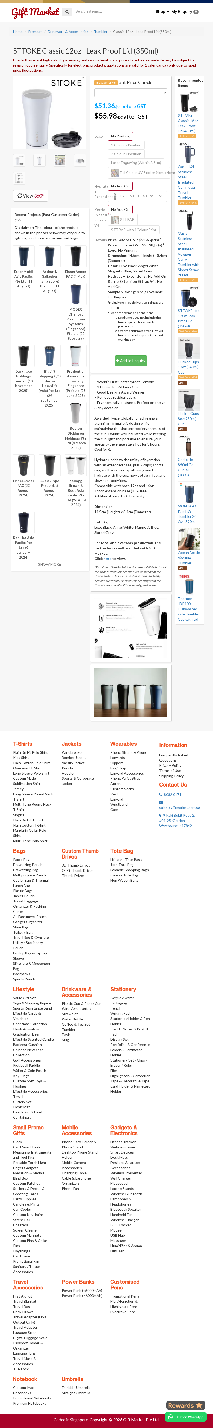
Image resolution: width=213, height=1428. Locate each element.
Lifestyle (23, 989)
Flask (66, 1034)
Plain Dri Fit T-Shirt (28, 820)
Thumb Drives (73, 875)
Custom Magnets (27, 1235)
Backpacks (21, 974)
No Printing (120, 136)
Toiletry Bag (23, 932)
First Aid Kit (22, 1296)
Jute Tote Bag (122, 864)
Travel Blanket (24, 1301)
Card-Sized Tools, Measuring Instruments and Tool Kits (32, 1152)
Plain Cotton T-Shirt (29, 825)
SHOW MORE (49, 564)
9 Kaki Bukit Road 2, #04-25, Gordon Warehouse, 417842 (177, 820)
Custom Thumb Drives (80, 854)
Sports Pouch (24, 979)
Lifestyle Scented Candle (33, 1039)
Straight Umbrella (76, 1393)
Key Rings (21, 1075)
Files (114, 1070)
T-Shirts (22, 744)
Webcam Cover (122, 1147)
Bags (19, 851)
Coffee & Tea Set (76, 1024)
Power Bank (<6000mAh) (82, 1290)
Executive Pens (123, 1311)
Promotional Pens (124, 1296)
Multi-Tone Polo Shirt (30, 841)
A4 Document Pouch (30, 916)
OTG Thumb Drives (78, 870)
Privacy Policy (170, 765)
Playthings (21, 1251)
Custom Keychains (28, 1214)
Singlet (18, 815)
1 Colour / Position (126, 145)
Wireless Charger (124, 1219)
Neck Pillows (23, 1311)
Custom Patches (26, 1183)
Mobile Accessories (77, 1131)
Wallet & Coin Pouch (29, 1070)
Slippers (116, 763)
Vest (114, 794)
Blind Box (20, 1178)
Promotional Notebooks (32, 1398)
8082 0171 (171, 794)
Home (18, 31)
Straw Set (70, 1014)
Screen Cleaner (25, 1230)
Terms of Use (170, 770)
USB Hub (117, 1235)
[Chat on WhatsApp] (186, 1417)
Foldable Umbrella (76, 1387)
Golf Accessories (27, 1060)
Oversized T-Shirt (27, 768)
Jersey (18, 789)
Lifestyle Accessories (30, 1091)
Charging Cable (74, 1173)
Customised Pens (125, 1285)
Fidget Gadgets (25, 1167)
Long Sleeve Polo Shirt (31, 773)
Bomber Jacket (74, 757)
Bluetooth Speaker (125, 1209)
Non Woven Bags (124, 880)
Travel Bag (21, 1306)
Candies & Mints (26, 1204)
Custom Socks (122, 789)
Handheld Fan (121, 1214)
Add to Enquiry (132, 360)
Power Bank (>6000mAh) (82, 1295)
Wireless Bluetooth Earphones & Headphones (126, 1198)
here (107, 558)
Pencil (115, 1008)
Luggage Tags (24, 1353)
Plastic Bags (23, 890)
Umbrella (72, 1379)
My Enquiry (184, 12)
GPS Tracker (120, 1225)
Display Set (119, 1039)
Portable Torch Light (29, 1162)
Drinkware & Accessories (68, 31)
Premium (35, 31)
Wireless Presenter (126, 1173)
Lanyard (116, 799)
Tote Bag (121, 851)
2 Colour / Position (126, 154)
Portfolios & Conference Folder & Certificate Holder (130, 1049)
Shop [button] (161, 12)
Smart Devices (122, 1152)
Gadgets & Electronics (124, 1131)
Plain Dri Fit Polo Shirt (30, 752)
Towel (18, 1096)
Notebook (25, 1379)
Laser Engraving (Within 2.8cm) (136, 162)
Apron (115, 783)
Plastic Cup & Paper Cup (82, 1003)
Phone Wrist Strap (125, 778)
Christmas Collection (30, 1023)
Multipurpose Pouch (29, 875)
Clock (17, 1141)
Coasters (20, 1225)
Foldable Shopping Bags (129, 870)
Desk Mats (119, 1157)
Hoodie (68, 773)
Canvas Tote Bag (124, 875)
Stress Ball (21, 1219)
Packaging (118, 1003)
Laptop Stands (122, 1188)
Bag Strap (118, 768)
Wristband (119, 804)
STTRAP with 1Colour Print (133, 229)
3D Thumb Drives (76, 865)
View (33, 196)
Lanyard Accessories (127, 773)
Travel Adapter (25, 1327)
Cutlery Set (22, 1101)
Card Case (21, 1256)
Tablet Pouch (24, 896)
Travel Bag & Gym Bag (31, 937)
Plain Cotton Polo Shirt (31, 763)
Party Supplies (24, 1199)
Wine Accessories (76, 1008)
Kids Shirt (21, 757)
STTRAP (126, 219)
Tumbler (101, 31)
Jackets (72, 744)
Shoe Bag (20, 927)
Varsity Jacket (73, 763)
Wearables (123, 744)
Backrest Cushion (27, 1044)
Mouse (116, 1230)
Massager (118, 1240)
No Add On (120, 186)
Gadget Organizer (27, 922)
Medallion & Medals (28, 1173)
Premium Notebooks (29, 1403)
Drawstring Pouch (27, 864)
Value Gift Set (24, 997)
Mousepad (119, 1183)
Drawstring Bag (25, 870)
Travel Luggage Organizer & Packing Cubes (29, 906)
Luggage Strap (25, 1332)
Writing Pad (120, 1013)
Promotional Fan (26, 1261)
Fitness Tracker (123, 1141)
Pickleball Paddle (26, 1065)
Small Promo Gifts (28, 1131)
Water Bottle (72, 1019)
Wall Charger (120, 1178)
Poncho (68, 768)
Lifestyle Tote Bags (126, 859)
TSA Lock (21, 1369)
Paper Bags (22, 859)
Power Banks (78, 1282)
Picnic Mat (21, 1107)
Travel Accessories (28, 1285)
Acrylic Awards (122, 997)
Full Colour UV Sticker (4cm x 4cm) (144, 172)
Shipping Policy (171, 776)
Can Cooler (22, 1209)
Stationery (123, 989)
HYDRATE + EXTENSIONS (141, 196)
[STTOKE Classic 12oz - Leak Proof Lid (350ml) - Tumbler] (49, 112)
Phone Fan (70, 1188)
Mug (65, 1040)
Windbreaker (72, 752)
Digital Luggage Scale (30, 1337)
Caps (114, 809)
